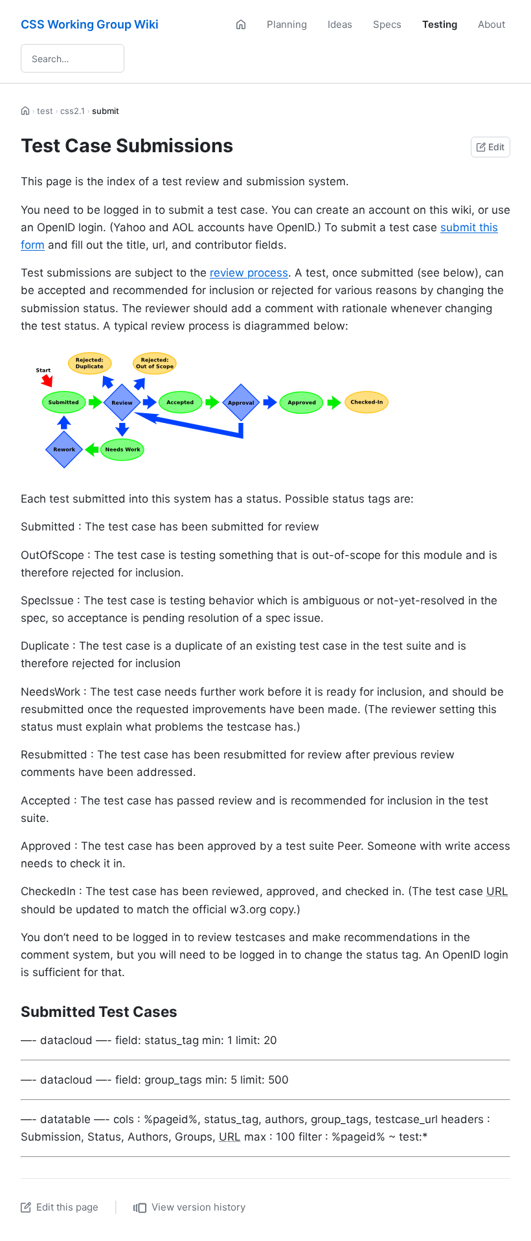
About (491, 24)
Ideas (340, 24)
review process (249, 272)
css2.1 (72, 111)
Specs (387, 24)
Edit (496, 146)
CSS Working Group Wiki (90, 24)
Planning (287, 24)
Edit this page (67, 1207)
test (45, 111)
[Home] (241, 24)
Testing (439, 24)
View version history (198, 1207)
